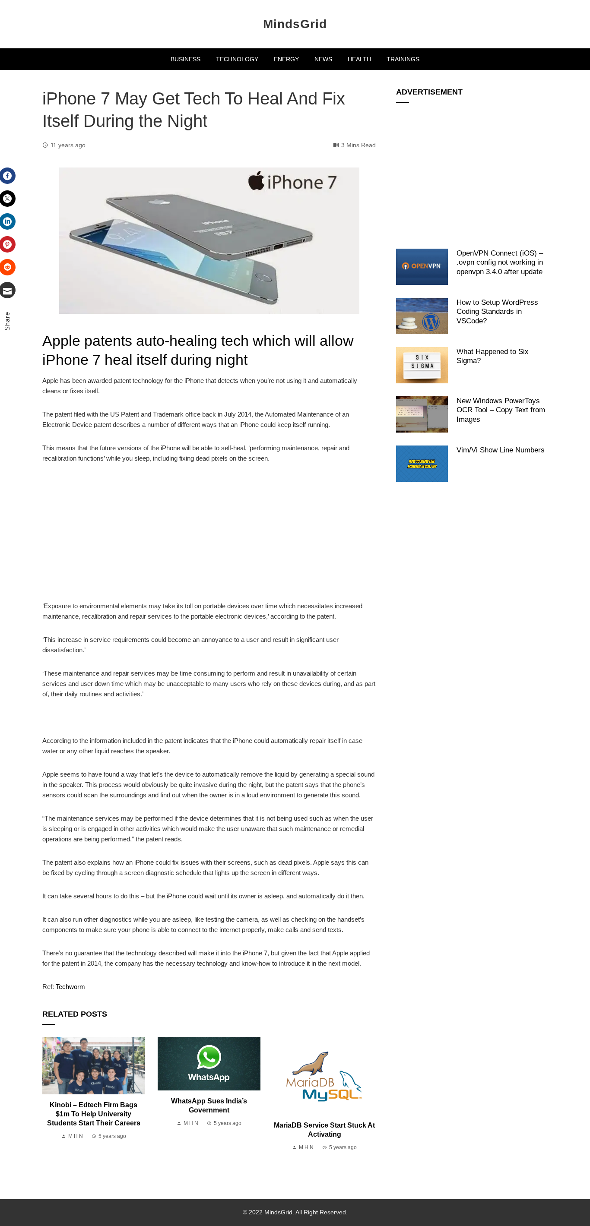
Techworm (70, 986)
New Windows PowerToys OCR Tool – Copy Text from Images (501, 410)
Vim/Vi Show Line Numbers (501, 450)
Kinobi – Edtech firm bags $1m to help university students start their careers (93, 1114)
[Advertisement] (209, 537)
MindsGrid (295, 24)
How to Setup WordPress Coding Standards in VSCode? (497, 311)
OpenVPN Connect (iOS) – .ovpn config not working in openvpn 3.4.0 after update (500, 262)
